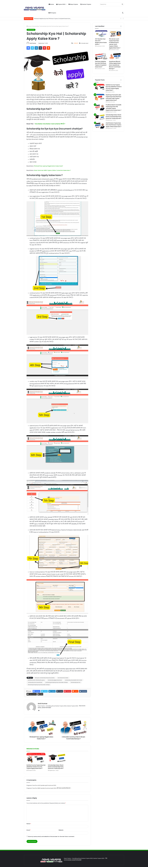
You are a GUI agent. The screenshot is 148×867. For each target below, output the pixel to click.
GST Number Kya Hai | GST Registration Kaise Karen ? (101, 41)
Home (52, 4)
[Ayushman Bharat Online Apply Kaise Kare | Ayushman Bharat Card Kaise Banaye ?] (115, 56)
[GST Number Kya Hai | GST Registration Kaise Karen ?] (101, 33)
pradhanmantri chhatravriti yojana (36, 680)
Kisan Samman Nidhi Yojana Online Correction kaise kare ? (52, 170)
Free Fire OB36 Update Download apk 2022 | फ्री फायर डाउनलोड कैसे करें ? (51, 788)
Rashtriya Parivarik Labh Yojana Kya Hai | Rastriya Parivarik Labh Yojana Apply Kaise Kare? (113, 97)
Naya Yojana (74, 4)
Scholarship (35, 26)
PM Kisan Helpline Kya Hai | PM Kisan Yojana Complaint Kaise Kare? (100, 64)
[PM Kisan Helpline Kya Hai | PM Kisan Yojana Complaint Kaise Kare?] (101, 56)
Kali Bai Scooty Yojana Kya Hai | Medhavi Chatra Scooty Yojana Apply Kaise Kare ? (36, 766)
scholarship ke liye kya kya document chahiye (56, 682)
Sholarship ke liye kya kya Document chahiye (39, 684)
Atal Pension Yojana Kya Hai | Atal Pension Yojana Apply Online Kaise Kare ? (113, 124)
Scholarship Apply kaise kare (55, 680)
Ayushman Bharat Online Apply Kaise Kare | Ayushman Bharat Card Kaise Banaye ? (57, 18)
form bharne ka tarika (63, 677)
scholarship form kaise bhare (35, 682)
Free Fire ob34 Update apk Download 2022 (44, 785)
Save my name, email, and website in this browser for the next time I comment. (51, 836)
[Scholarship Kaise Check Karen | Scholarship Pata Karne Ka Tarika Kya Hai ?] (57, 758)
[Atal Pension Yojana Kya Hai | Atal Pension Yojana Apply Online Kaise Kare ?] (99, 125)
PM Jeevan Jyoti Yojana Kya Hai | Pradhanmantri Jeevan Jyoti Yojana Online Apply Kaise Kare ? (114, 43)
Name (29, 823)
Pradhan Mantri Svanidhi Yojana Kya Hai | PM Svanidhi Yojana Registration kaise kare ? (113, 107)
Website (61, 830)
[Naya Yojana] (34, 9)
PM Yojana (53, 13)
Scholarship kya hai (75, 682)
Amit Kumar (33, 43)
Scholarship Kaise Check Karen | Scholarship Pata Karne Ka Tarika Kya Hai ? (56, 766)
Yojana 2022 (61, 4)
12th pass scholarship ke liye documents (45, 677)
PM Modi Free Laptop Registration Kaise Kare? (48, 166)
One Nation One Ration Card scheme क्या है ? (50, 124)
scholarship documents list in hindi (73, 680)
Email (29, 830)
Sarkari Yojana (86, 4)
